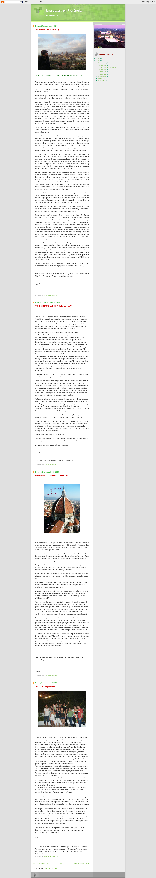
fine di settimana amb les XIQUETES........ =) (53, 306)
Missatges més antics (81, 863)
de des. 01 (102, 74)
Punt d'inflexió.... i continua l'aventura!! (51, 475)
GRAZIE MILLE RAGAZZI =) (47, 29)
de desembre (102, 63)
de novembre (102, 76)
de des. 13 (102, 69)
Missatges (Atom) (50, 868)
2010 (98, 58)
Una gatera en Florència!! (65, 10)
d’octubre (101, 78)
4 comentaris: (53, 295)
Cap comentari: (53, 856)
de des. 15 (102, 65)
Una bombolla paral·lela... (46, 686)
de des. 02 (102, 71)
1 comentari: (53, 464)
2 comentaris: (53, 675)
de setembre (102, 80)
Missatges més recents (41, 863)
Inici (61, 863)
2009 (98, 60)
